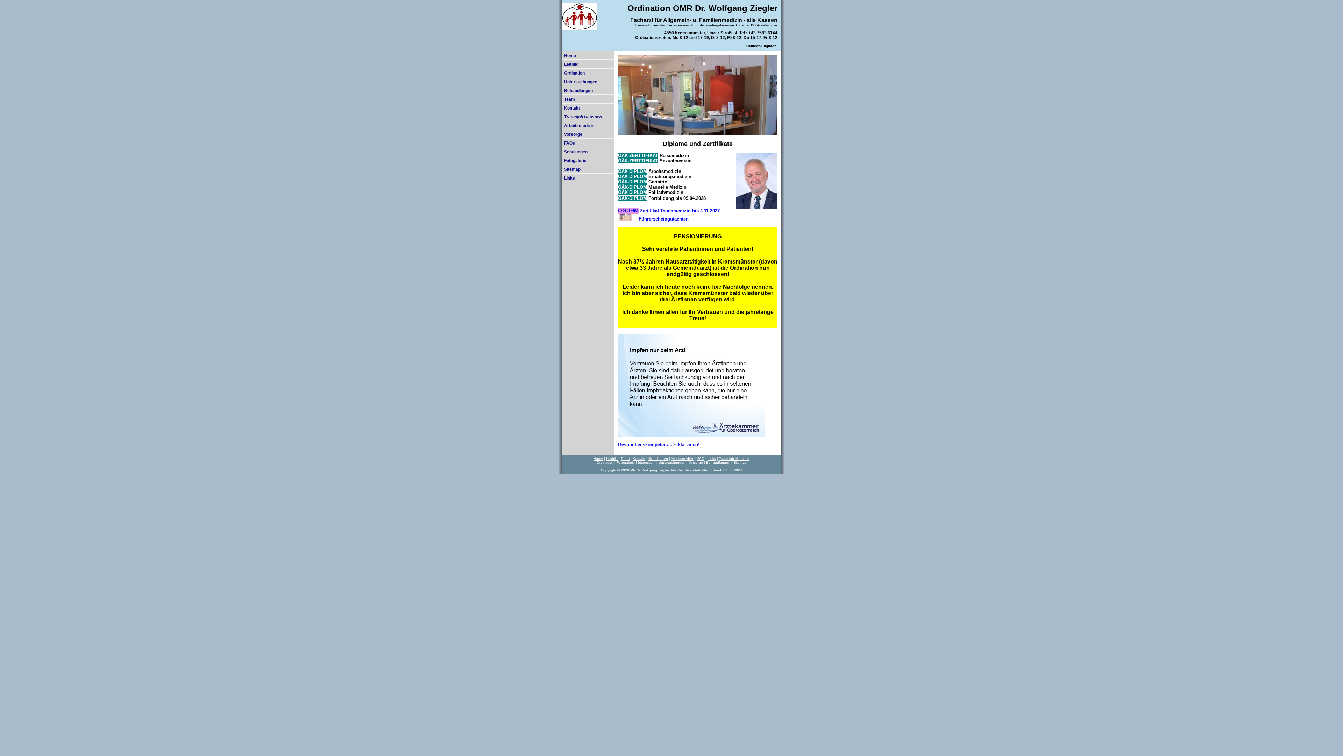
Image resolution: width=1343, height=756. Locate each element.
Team (569, 99)
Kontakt (572, 108)
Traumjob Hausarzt (734, 459)
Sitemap (572, 169)
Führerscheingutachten (664, 219)
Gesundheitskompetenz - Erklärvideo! (658, 444)
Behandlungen (578, 91)
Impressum (646, 462)
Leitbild (571, 64)
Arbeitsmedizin (579, 126)
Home (570, 56)
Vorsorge (573, 134)
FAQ (700, 459)
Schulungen (576, 152)
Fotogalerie (575, 161)
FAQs (569, 143)
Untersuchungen (580, 82)
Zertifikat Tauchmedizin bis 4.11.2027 (680, 211)
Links (569, 178)
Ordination (574, 73)
